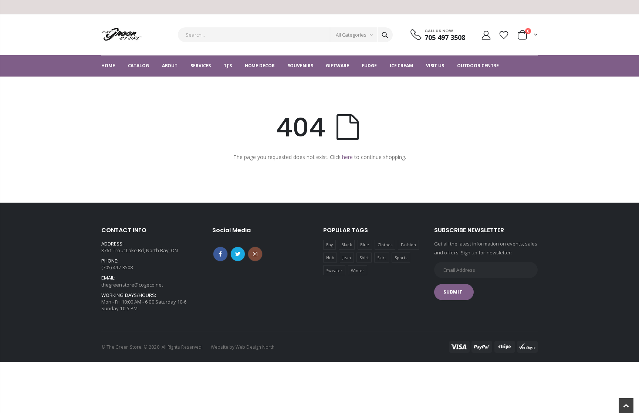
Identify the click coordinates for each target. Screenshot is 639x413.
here (347, 156)
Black (346, 244)
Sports (401, 257)
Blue (364, 244)
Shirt (364, 257)
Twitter (237, 254)
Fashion (408, 244)
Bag (329, 244)
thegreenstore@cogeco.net (132, 284)
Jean (346, 257)
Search (385, 34)
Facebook (220, 254)
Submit (453, 292)
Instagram (255, 254)
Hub (330, 257)
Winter (357, 270)
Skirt (381, 257)
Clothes (385, 244)
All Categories (351, 34)
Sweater (334, 270)
